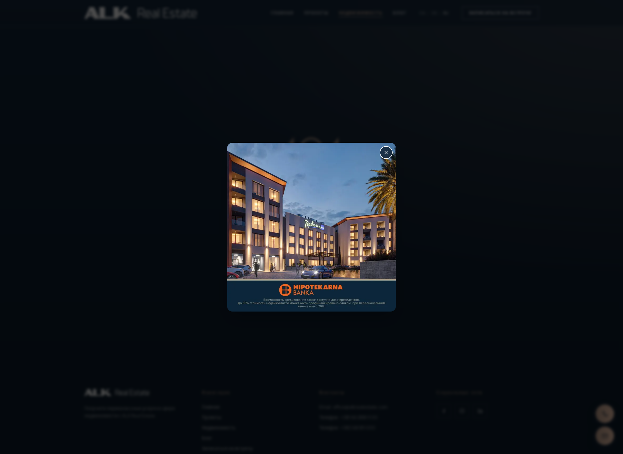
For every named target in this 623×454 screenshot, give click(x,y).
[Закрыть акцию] (386, 152)
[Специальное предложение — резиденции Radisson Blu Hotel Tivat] (311, 227)
